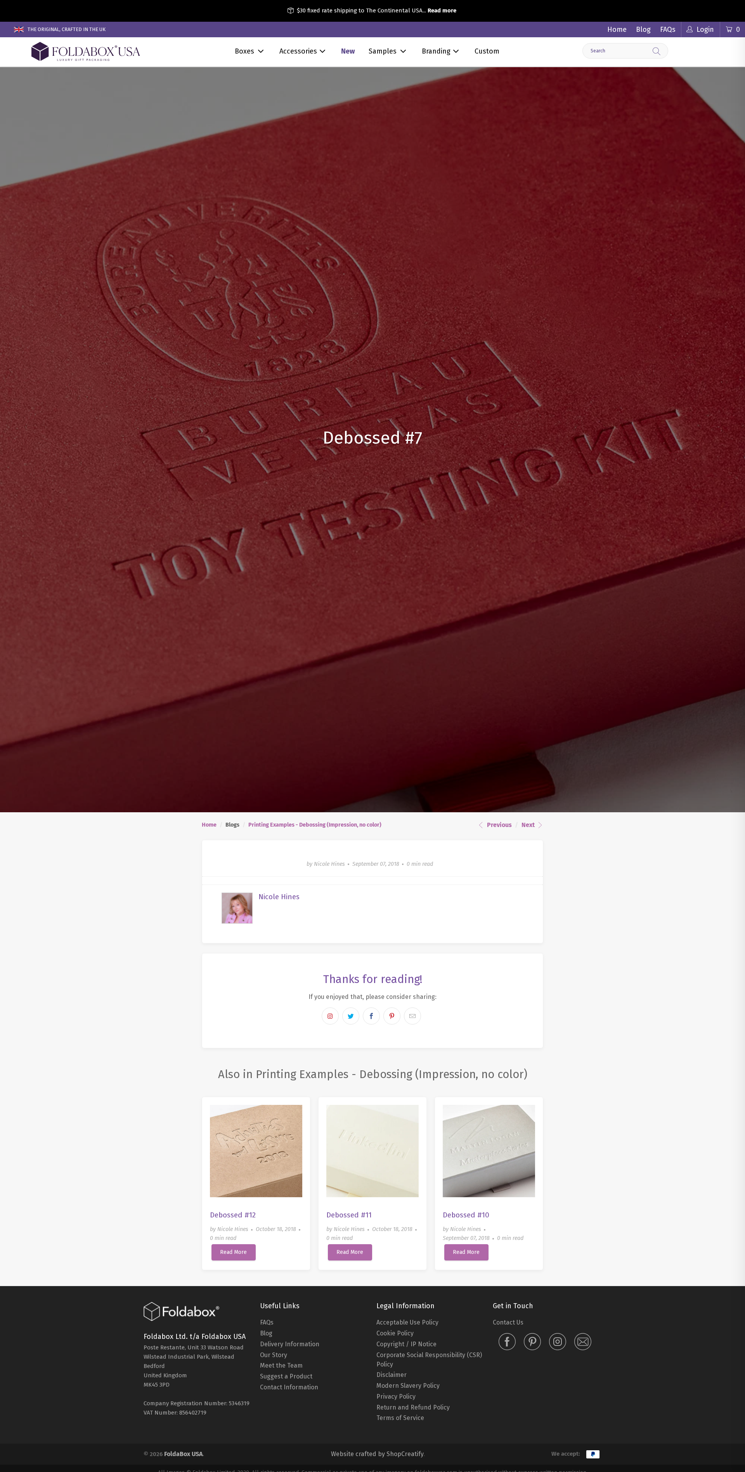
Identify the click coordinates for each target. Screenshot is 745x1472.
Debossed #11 (349, 1214)
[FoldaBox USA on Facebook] (507, 1342)
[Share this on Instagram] (330, 1016)
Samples (383, 51)
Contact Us (508, 1322)
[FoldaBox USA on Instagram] (557, 1342)
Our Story (273, 1355)
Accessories (298, 51)
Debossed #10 (466, 1214)
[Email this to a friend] (412, 1016)
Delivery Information (289, 1344)
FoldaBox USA (183, 1454)
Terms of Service (400, 1418)
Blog (643, 29)
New (348, 51)
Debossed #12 (233, 1214)
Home (617, 29)
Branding (436, 51)
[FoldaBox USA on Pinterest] (532, 1342)
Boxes (244, 51)
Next (529, 825)
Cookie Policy (395, 1333)
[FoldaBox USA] (86, 51)
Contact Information (289, 1387)
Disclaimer (391, 1374)
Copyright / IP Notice (406, 1344)
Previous (498, 825)
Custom (487, 51)
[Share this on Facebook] (371, 1016)
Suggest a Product (286, 1376)
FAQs (668, 29)
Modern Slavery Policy (408, 1385)
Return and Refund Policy (413, 1407)
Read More (233, 1252)
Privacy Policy (396, 1396)
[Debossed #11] (372, 1151)
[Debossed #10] (489, 1151)
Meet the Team (281, 1365)
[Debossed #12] (256, 1151)
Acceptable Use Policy (407, 1322)
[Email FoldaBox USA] (582, 1342)
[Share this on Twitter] (350, 1016)
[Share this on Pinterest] (391, 1016)
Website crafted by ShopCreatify (377, 1454)
